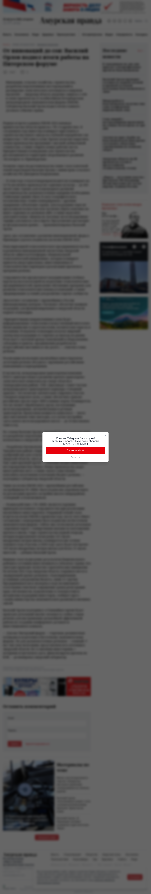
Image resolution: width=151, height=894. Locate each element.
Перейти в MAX (75, 450)
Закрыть (75, 457)
